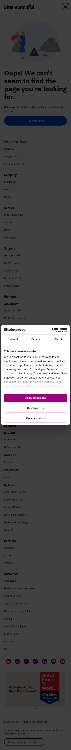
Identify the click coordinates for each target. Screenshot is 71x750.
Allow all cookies (35, 397)
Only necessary (35, 418)
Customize (33, 408)
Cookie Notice (24, 385)
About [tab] (58, 339)
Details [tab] (35, 339)
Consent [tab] (13, 339)
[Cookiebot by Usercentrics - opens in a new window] (52, 329)
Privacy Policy (48, 385)
